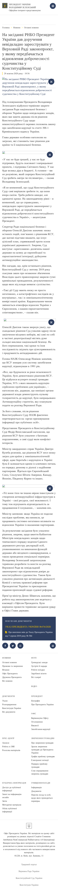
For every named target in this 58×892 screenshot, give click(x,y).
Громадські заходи (39, 662)
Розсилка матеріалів (11, 750)
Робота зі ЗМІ (8, 746)
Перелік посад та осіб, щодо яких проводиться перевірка (41, 797)
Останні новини (31, 27)
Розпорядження (9, 704)
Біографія (35, 700)
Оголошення (37, 721)
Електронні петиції (40, 760)
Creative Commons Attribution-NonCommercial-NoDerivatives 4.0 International (28, 838)
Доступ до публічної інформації (11, 789)
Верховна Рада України (29, 871)
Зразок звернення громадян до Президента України (42, 749)
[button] (13, 646)
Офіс (33, 713)
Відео (34, 686)
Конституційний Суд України (29, 878)
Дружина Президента (12, 677)
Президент (37, 696)
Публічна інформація (14, 783)
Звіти (4, 801)
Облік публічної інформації (9, 810)
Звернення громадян (42, 738)
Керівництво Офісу (39, 718)
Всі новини (7, 680)
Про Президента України (42, 704)
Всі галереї (36, 677)
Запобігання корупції (40, 729)
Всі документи (8, 711)
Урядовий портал (29, 864)
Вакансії (35, 725)
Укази (5, 700)
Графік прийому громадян (43, 756)
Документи (8, 696)
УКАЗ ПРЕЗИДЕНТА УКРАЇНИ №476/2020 (28, 626)
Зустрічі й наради (39, 666)
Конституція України (11, 708)
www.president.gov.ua (45, 846)
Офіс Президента (10, 673)
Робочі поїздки (38, 669)
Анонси (5, 742)
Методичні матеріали (11, 804)
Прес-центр (8, 738)
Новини (16, 27)
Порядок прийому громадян (39, 765)
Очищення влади (40, 783)
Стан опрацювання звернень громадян (39, 772)
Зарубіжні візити (39, 673)
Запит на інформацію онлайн (11, 796)
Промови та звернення (12, 666)
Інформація (36, 787)
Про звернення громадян (42, 742)
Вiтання (5, 669)
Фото (34, 658)
